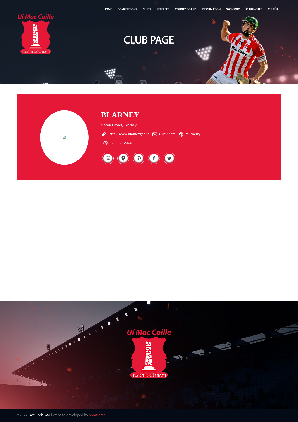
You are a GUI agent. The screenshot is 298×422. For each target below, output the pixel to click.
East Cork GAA (39, 415)
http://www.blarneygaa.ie (129, 134)
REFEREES (163, 9)
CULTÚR (273, 9)
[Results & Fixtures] (107, 164)
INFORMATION (211, 9)
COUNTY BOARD (185, 9)
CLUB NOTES (254, 9)
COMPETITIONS (127, 9)
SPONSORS (233, 9)
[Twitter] (169, 164)
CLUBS (147, 9)
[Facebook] (153, 164)
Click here (167, 134)
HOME (108, 9)
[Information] (138, 164)
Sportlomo (97, 415)
